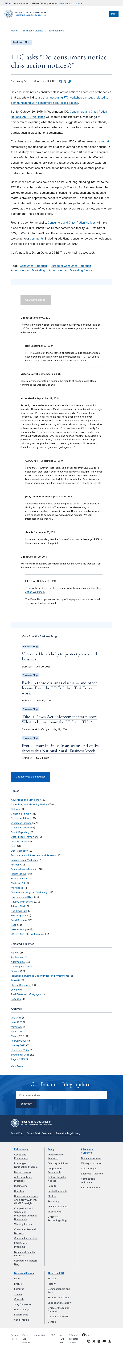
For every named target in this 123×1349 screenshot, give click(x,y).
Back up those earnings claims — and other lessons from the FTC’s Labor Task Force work (59, 688)
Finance (15, 971)
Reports (52, 1186)
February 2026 (19, 1040)
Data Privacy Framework (24, 836)
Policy (51, 1149)
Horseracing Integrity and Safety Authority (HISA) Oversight (26, 1200)
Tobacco (16, 998)
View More (17, 1066)
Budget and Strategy (59, 1303)
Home (14, 30)
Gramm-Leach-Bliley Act (24, 869)
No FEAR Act (62, 1339)
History (52, 1284)
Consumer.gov (89, 1168)
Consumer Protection (33, 265)
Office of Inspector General (73, 1339)
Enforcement (21, 1149)
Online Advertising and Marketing (29, 892)
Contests (19, 1299)
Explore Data (21, 1314)
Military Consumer (91, 1163)
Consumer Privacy (21, 818)
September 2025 (20, 1054)
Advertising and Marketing (28, 270)
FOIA (53, 1335)
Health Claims (18, 873)
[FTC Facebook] (83, 1335)
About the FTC (56, 1273)
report (105, 141)
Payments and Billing (22, 897)
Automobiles (18, 961)
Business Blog (56, 30)
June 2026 (16, 1022)
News (17, 1278)
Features (19, 1289)
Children (15, 809)
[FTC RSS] (109, 1341)
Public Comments (57, 1191)
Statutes (19, 1191)
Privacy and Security (22, 901)
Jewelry (15, 989)
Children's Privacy (21, 813)
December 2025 (20, 1050)
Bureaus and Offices (59, 1297)
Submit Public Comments (40, 1133)
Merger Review (22, 1172)
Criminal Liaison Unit (25, 1238)
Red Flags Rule (19, 910)
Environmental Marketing (24, 859)
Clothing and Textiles (22, 966)
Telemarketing (19, 929)
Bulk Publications (90, 1187)
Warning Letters (23, 1224)
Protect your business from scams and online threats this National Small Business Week (61, 748)
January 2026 (18, 1045)
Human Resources (21, 985)
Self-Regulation (19, 915)
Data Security (18, 841)
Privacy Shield (18, 906)
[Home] (26, 17)
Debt (13, 846)
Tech (13, 924)
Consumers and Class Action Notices (72, 222)
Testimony (54, 1201)
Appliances (17, 957)
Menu (114, 14)
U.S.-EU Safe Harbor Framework (29, 934)
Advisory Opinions (58, 1163)
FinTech (15, 864)
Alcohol (15, 952)
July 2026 (16, 1017)
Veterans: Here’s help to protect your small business (59, 656)
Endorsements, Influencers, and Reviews (33, 855)
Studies (52, 1196)
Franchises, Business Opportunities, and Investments (40, 975)
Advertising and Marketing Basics (70, 270)
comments (37, 238)
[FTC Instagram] (88, 1341)
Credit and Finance (21, 822)
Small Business (19, 920)
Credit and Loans (20, 827)
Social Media (21, 1320)
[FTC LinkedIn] (99, 1341)
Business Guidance (33, 30)
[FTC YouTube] (104, 1341)
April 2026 (16, 1031)
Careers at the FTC (58, 1316)
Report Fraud (17, 1133)
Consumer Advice (91, 1158)
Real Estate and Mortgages (26, 994)
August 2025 (18, 1059)
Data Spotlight (22, 1309)
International (55, 1211)
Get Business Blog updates (30, 776)
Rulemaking (21, 1186)
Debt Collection (19, 850)
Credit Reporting (20, 832)
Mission (52, 1278)
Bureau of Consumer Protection (71, 265)
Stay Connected (23, 1304)
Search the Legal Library (68, 1133)
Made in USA (18, 883)
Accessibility (40, 1335)
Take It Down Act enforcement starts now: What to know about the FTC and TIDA (59, 719)
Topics (18, 1294)
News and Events (24, 1273)
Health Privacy (19, 878)
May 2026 (16, 1026)
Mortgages (17, 887)
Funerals (15, 980)
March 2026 (17, 1036)
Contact (52, 1322)
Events (18, 1284)
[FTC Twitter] (93, 1341)
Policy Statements (58, 1206)
